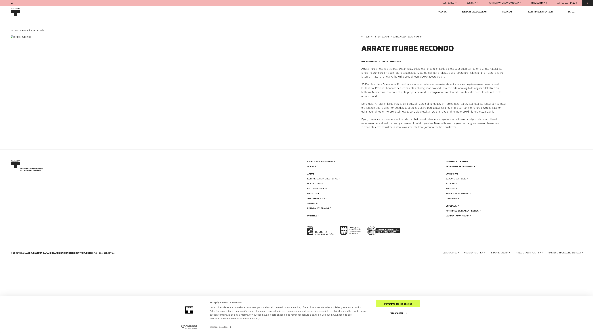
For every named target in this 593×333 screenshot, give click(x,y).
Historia (450, 189)
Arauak (311, 204)
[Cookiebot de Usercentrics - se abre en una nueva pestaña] (189, 327)
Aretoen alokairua (457, 162)
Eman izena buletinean (320, 162)
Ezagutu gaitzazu (456, 179)
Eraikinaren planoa (318, 209)
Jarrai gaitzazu (566, 3)
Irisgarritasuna (316, 199)
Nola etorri (314, 184)
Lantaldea (451, 199)
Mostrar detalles (218, 327)
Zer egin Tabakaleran (474, 12)
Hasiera (15, 31)
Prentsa (312, 216)
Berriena (471, 3)
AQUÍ (259, 318)
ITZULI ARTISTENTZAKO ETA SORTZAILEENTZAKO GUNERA (393, 37)
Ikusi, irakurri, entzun (540, 12)
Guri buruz (448, 3)
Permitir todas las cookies (398, 303)
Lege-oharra (450, 253)
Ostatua (312, 194)
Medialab (507, 12)
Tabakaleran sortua (457, 194)
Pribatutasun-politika (528, 253)
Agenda (442, 12)
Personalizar (396, 312)
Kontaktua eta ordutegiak (504, 3)
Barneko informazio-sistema (565, 253)
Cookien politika (473, 253)
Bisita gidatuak (316, 189)
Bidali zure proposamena (460, 167)
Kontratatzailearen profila (462, 211)
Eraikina (450, 184)
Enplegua (451, 206)
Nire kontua (538, 3)
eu (12, 3)
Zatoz (571, 12)
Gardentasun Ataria (457, 216)
